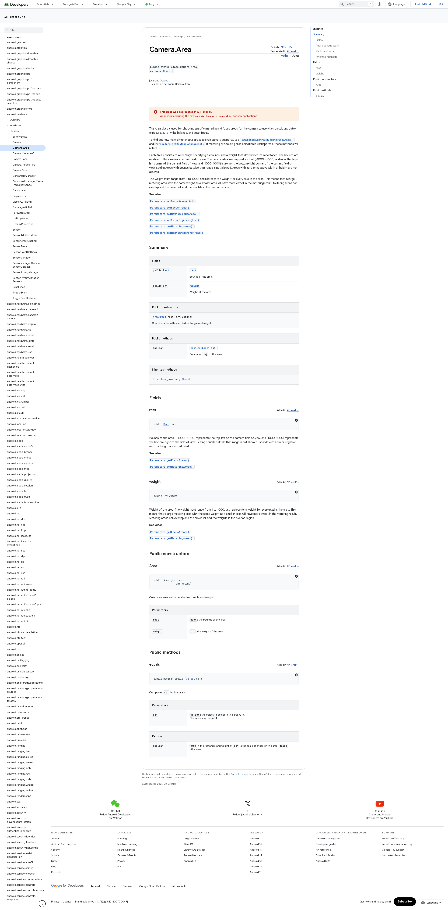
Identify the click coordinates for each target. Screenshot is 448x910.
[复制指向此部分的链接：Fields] (164, 398)
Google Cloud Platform (152, 886)
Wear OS (189, 844)
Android (55, 838)
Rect (166, 270)
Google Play (124, 4)
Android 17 (256, 838)
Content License (239, 774)
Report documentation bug (397, 844)
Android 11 (255, 872)
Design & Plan (71, 4)
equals (194, 348)
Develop (98, 4)
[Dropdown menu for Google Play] (136, 4)
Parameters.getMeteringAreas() (172, 226)
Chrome (111, 886)
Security (55, 849)
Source (55, 855)
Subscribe (405, 901)
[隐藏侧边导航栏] (42, 903)
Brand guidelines (84, 901)
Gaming (122, 838)
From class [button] (171, 379)
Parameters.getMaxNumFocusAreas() (179, 144)
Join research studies (393, 855)
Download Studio (325, 855)
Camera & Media (126, 855)
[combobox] (356, 4)
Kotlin (284, 56)
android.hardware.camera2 (211, 116)
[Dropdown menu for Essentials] (54, 4)
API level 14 (287, 47)
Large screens (191, 838)
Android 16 (256, 844)
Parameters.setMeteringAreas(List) (174, 220)
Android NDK (323, 860)
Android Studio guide (328, 838)
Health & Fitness (126, 849)
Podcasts (56, 872)
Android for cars (193, 855)
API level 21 (293, 51)
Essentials (43, 4)
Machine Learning (127, 844)
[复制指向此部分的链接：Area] (160, 566)
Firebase (127, 886)
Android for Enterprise (63, 844)
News (54, 860)
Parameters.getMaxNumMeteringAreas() (267, 139)
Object (167, 71)
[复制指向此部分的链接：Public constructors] (192, 554)
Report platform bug (393, 838)
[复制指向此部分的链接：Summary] (171, 248)
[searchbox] (23, 30)
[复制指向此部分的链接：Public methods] (184, 653)
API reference (14, 17)
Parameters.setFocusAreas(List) (172, 201)
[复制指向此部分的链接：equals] (163, 665)
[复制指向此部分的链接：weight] (163, 482)
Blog (152, 4)
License (67, 901)
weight (194, 285)
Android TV (190, 860)
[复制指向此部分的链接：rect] (159, 410)
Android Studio (424, 4)
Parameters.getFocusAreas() (169, 207)
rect (193, 270)
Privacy (121, 860)
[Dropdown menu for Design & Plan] (84, 4)
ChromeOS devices (194, 849)
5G (119, 866)
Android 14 (256, 855)
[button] (23, 42)
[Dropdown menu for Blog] (159, 4)
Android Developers (159, 36)
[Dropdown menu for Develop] (108, 4)
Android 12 (256, 866)
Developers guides (326, 844)
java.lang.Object (158, 80)
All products (179, 886)
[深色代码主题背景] (296, 420)
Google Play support (393, 849)
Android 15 (256, 849)
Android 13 (256, 860)
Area (156, 316)
